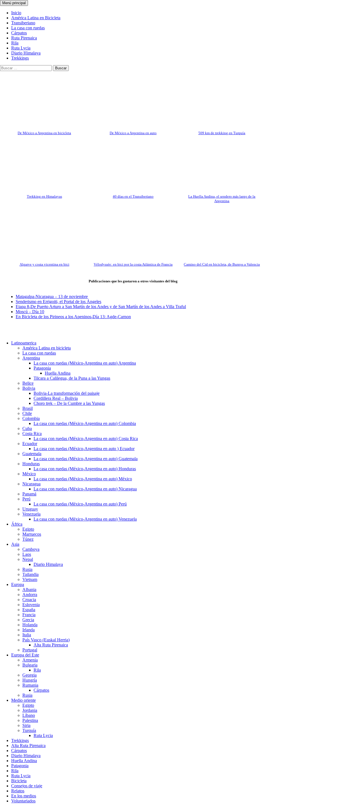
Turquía (29, 730)
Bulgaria (29, 665)
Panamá (29, 494)
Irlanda (28, 629)
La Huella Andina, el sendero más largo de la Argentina (221, 198)
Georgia (29, 675)
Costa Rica (32, 433)
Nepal (27, 559)
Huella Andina (57, 373)
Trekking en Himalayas (44, 196)
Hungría (29, 680)
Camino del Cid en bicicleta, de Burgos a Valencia (222, 264)
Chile (27, 413)
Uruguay (30, 509)
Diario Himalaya (26, 53)
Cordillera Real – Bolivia (56, 398)
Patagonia (42, 368)
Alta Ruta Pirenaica (51, 644)
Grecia (28, 619)
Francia (29, 614)
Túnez (28, 539)
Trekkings (20, 58)
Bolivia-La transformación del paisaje (67, 393)
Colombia (31, 418)
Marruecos (31, 534)
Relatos (17, 790)
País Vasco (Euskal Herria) (46, 639)
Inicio (16, 12)
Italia (26, 634)
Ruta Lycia (20, 48)
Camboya (30, 549)
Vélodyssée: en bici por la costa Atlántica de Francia (133, 264)
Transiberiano (23, 22)
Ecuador (29, 443)
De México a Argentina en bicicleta (44, 133)
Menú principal (14, 3)
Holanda (29, 624)
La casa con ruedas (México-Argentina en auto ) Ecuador (84, 448)
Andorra (29, 594)
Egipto (28, 529)
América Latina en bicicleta (46, 348)
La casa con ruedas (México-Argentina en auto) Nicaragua (85, 488)
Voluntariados (23, 800)
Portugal (29, 650)
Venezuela (31, 514)
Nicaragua (31, 483)
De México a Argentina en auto (133, 133)
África (16, 524)
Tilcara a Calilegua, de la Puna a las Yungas (72, 378)
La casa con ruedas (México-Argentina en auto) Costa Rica (86, 438)
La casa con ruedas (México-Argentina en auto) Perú (80, 504)
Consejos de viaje (26, 785)
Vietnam (29, 579)
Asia (15, 544)
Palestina (30, 720)
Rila (14, 43)
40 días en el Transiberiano (133, 196)
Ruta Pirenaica (24, 38)
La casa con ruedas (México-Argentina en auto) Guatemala (86, 458)
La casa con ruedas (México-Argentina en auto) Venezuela (85, 519)
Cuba (27, 428)
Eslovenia (31, 604)
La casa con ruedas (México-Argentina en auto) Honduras (85, 468)
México (29, 473)
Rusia (27, 569)
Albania (29, 589)
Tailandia (30, 574)
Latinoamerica (23, 343)
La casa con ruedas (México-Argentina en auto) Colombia (85, 423)
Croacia (29, 599)
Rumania (30, 685)
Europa (17, 584)
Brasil (27, 408)
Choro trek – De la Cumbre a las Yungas (69, 403)
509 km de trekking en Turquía (221, 133)
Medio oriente (23, 700)
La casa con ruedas (28, 27)
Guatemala (31, 453)
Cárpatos (19, 32)
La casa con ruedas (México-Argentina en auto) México (83, 478)
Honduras (31, 463)
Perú (26, 499)
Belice (28, 383)
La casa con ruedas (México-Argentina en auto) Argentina (85, 363)
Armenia (30, 660)
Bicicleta (19, 780)
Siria (26, 725)
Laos (26, 554)
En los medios (23, 795)
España (28, 609)
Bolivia (28, 388)
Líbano (28, 715)
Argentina (31, 358)
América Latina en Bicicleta (35, 17)
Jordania (29, 710)
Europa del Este (25, 655)
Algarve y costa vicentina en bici (44, 264)
